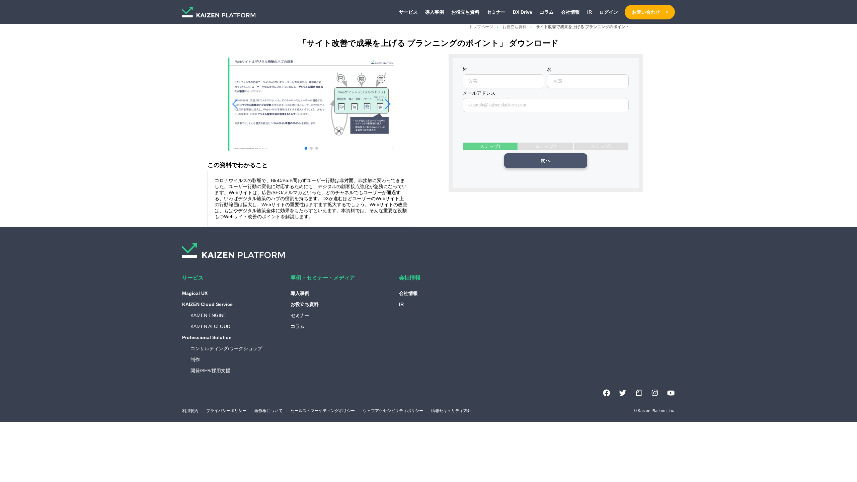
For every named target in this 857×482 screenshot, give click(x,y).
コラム (547, 12)
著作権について (268, 410)
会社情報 (570, 12)
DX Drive (522, 12)
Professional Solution (207, 337)
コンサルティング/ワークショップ (226, 348)
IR (589, 12)
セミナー (496, 12)
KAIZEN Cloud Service (207, 304)
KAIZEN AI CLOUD (210, 326)
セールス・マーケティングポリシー (323, 410)
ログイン (608, 12)
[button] (235, 104)
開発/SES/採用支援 (210, 370)
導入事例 (434, 12)
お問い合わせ (646, 12)
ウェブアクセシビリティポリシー (393, 410)
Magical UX (195, 293)
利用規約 (190, 410)
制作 (195, 359)
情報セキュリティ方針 (451, 410)
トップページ (481, 26)
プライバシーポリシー (226, 410)
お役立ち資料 (465, 12)
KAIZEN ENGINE (208, 315)
